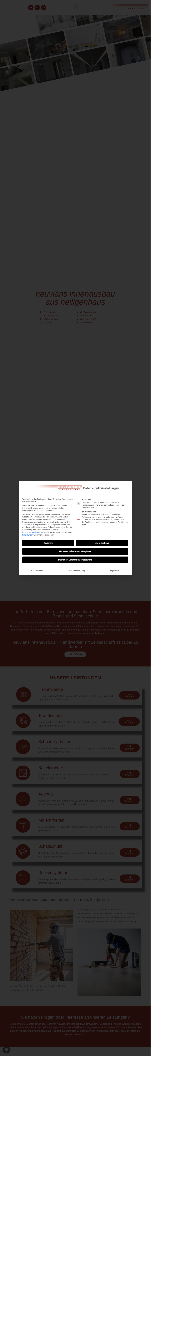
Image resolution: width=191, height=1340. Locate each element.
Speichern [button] (48, 543)
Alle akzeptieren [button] (102, 543)
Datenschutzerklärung (31, 532)
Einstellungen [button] (27, 535)
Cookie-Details (37, 571)
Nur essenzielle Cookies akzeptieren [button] (75, 551)
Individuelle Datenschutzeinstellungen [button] (75, 560)
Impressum (114, 571)
